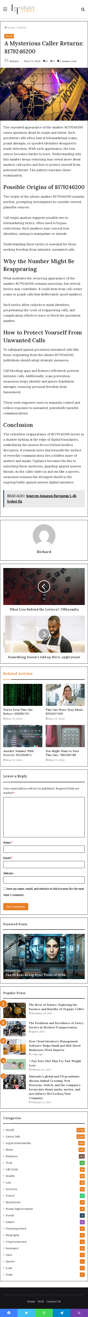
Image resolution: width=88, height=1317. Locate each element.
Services (11, 1189)
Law (8, 1182)
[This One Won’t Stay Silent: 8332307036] (65, 695)
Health (10, 1176)
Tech (9, 1162)
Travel (10, 1195)
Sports (10, 1261)
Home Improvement (19, 1208)
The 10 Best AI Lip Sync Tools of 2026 (35, 975)
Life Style (12, 1169)
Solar (9, 1274)
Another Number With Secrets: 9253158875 (18, 753)
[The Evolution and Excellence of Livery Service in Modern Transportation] (14, 1028)
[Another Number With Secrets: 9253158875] (22, 736)
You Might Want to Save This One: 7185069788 (62, 753)
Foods (10, 1215)
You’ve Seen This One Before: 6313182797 (18, 712)
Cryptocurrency (16, 1241)
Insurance (12, 1248)
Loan (9, 1268)
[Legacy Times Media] (23, 9)
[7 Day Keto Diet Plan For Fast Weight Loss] (14, 1064)
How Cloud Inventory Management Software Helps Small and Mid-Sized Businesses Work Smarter (54, 1045)
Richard (14, 61)
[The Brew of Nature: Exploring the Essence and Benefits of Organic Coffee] (14, 1010)
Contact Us (53, 1301)
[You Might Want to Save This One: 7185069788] (65, 736)
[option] (44, 956)
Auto (9, 1254)
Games (10, 1222)
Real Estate (13, 1202)
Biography (12, 1235)
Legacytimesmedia (18, 1143)
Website (8, 873)
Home (11, 27)
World (22, 27)
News (9, 1149)
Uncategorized (16, 1228)
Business (12, 1156)
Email (7, 858)
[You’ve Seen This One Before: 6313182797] (22, 695)
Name (7, 842)
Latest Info (13, 1136)
